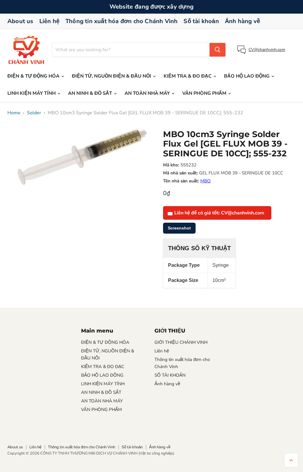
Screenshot (179, 228)
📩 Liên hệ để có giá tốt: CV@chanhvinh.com (215, 213)
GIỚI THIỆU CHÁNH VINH (180, 342)
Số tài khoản (201, 21)
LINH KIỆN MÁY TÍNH (32, 93)
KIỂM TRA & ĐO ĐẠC (188, 76)
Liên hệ (49, 21)
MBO (205, 181)
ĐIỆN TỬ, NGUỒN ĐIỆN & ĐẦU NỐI (112, 76)
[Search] (217, 50)
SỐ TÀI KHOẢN (170, 375)
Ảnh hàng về (242, 21)
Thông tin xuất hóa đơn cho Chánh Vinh (121, 21)
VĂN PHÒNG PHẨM (205, 93)
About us (20, 21)
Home (13, 112)
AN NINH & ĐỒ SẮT (90, 93)
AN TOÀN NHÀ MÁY (148, 93)
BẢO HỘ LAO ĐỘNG (247, 76)
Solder (34, 112)
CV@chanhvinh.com (267, 49)
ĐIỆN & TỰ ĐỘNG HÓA (34, 76)
